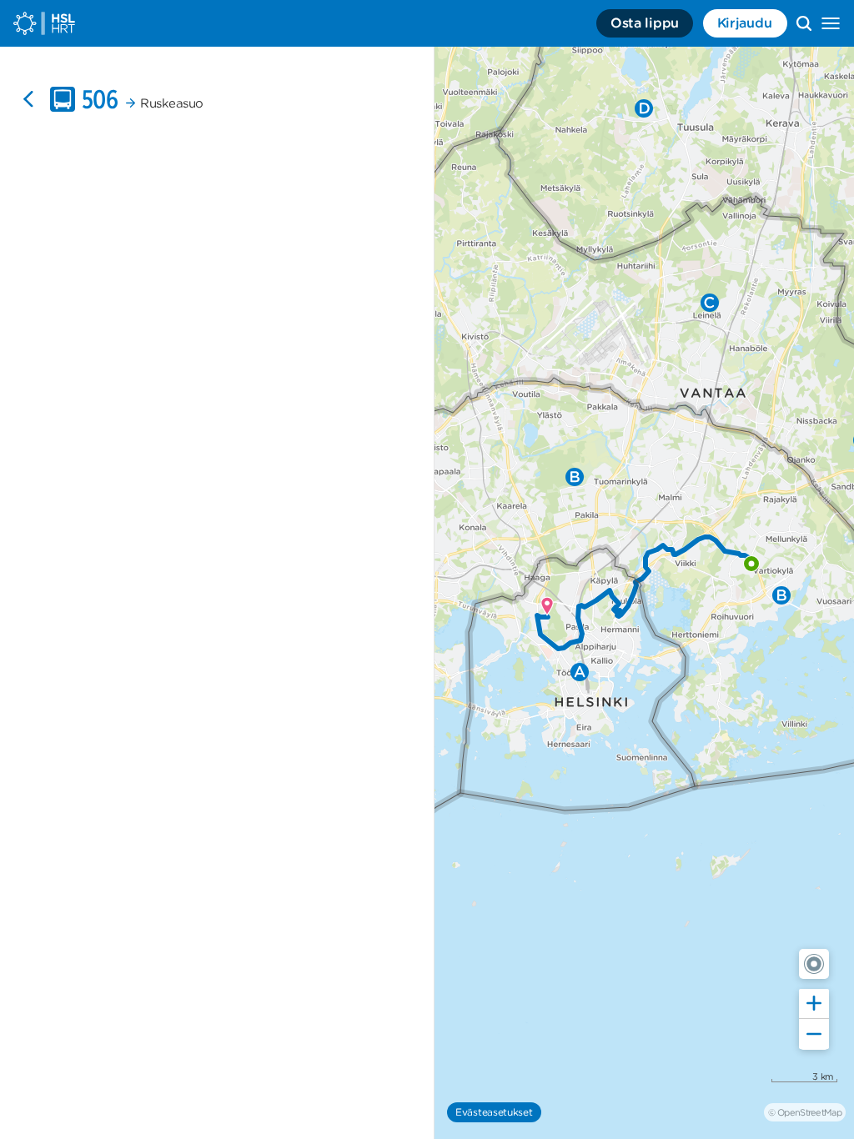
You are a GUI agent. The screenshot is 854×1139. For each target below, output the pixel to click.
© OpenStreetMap (804, 1112)
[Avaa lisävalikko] (830, 23)
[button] (814, 964)
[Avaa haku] (804, 23)
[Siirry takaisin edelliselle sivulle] (28, 99)
